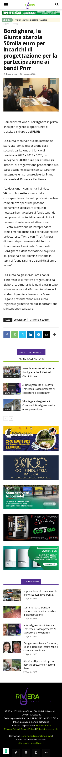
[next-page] (11, 418)
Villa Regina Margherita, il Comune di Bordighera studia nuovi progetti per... (38, 405)
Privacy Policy (11, 729)
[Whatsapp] (36, 753)
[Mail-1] (46, 753)
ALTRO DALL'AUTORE (31, 358)
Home (6, 23)
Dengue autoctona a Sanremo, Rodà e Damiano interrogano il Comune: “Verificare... (40, 647)
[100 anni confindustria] (31, 467)
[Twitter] (22, 334)
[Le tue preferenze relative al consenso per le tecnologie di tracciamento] (6, 751)
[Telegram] (38, 334)
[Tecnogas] (31, 558)
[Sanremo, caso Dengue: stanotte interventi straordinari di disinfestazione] (12, 612)
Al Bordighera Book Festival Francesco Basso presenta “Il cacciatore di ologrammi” (38, 388)
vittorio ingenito (39, 320)
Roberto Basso (43, 725)
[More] (54, 334)
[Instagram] (26, 753)
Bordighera (20, 320)
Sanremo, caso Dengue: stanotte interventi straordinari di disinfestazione (40, 611)
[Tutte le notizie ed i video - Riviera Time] (31, 696)
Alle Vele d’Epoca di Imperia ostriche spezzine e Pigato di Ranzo (39, 664)
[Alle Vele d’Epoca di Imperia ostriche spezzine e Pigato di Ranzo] (12, 665)
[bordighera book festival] (31, 438)
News (15, 23)
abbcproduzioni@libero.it (31, 743)
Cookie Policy (27, 729)
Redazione (11, 74)
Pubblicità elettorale (47, 729)
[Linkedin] (30, 334)
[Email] (46, 334)
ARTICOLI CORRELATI (31, 352)
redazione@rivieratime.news (37, 736)
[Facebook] (6, 334)
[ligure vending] (31, 527)
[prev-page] (5, 418)
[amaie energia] (31, 497)
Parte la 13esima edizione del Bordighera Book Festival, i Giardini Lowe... (38, 372)
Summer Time (11, 376)
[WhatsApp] (14, 334)
